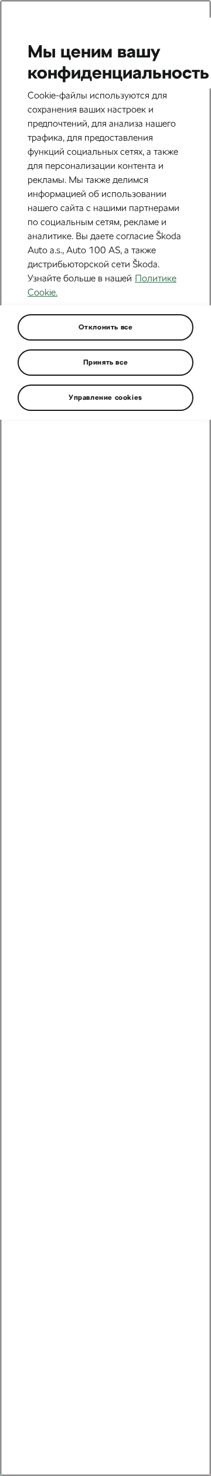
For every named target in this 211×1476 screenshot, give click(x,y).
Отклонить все (106, 327)
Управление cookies (105, 397)
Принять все (105, 362)
